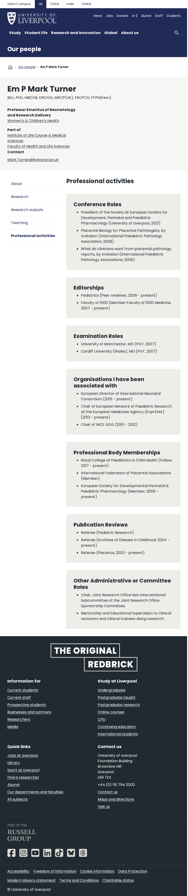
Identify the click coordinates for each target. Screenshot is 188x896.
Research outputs (27, 209)
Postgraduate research (119, 704)
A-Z (135, 16)
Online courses (111, 712)
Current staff (19, 697)
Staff (159, 16)
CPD (101, 719)
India (70, 4)
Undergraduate (111, 690)
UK (41, 4)
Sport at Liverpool (23, 770)
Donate (122, 16)
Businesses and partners (29, 712)
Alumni (146, 16)
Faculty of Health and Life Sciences (38, 146)
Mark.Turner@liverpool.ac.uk (33, 159)
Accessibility (18, 871)
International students (118, 734)
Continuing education (117, 726)
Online (86, 4)
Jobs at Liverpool (22, 755)
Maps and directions (116, 799)
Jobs (109, 16)
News (98, 16)
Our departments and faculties (35, 792)
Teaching (19, 222)
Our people (24, 49)
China (54, 4)
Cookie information (97, 871)
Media (12, 726)
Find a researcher (23, 777)
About (16, 183)
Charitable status (118, 880)
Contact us (108, 792)
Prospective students (26, 704)
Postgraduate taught (116, 697)
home (10, 67)
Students (174, 16)
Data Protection (132, 871)
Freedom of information (54, 871)
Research (19, 196)
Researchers (18, 719)
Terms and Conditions (79, 880)
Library (13, 762)
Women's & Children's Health (33, 120)
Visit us (104, 806)
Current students (22, 690)
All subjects (17, 799)
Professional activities (33, 235)
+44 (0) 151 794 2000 (116, 784)
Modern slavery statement (31, 880)
